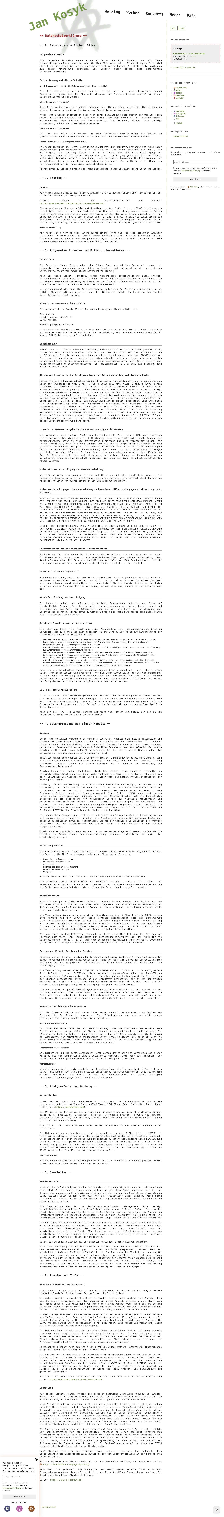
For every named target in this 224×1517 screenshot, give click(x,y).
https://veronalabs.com (69, 1107)
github (179, 123)
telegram (180, 116)
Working (112, 11)
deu (174, 28)
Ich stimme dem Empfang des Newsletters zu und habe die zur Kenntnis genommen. (18, 1487)
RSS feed (194, 187)
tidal (178, 90)
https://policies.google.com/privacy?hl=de (75, 1379)
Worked (133, 12)
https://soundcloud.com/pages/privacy (66, 1464)
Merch (175, 14)
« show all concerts (183, 67)
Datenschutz (49, 1507)
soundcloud (181, 88)
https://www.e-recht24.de (65, 1480)
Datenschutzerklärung (12, 1488)
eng (182, 28)
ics (194, 56)
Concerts (154, 13)
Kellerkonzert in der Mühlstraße (189, 54)
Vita (191, 15)
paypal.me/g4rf (181, 136)
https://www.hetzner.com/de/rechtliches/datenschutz (72, 203)
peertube (180, 95)
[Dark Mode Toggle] (216, 1509)
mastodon (180, 111)
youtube (179, 98)
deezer (179, 93)
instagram (180, 114)
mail (178, 119)
